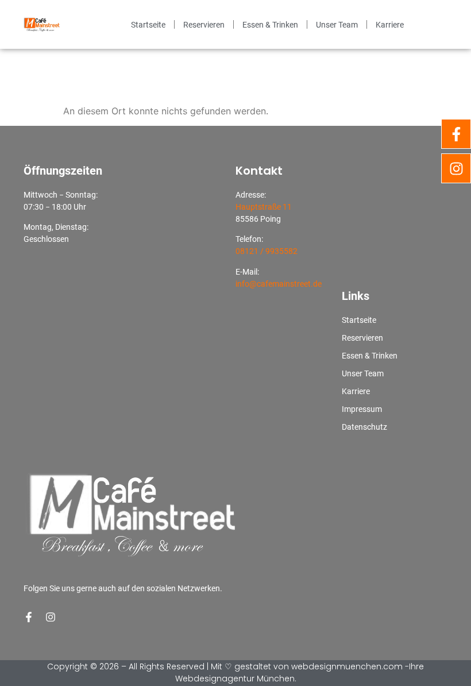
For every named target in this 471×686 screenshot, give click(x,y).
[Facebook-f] (29, 617)
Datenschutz (364, 426)
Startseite (148, 24)
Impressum (362, 409)
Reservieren (204, 24)
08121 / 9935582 (266, 251)
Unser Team (337, 24)
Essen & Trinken (270, 24)
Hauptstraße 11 (263, 206)
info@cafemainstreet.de (278, 283)
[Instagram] (50, 617)
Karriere (390, 24)
